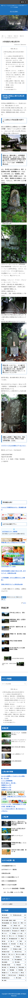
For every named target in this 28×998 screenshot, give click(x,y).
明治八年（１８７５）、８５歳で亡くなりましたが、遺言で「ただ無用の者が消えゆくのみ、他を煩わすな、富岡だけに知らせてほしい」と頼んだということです (15, 74)
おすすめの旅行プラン (11, 89)
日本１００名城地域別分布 (9, 881)
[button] (25, 684)
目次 (12, 48)
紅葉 (4, 599)
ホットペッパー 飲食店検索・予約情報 (14, 888)
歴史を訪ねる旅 (12, 597)
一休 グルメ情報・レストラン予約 (13, 892)
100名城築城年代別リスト (9, 865)
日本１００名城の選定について (10, 877)
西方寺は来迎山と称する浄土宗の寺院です (14, 692)
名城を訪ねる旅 (6, 873)
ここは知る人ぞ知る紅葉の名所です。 (15, 56)
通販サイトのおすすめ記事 (9, 884)
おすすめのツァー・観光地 (9, 869)
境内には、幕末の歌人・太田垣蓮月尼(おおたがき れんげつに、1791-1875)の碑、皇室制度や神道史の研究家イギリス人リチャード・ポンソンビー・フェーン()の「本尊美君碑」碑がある (15, 700)
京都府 (4, 597)
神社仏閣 (20, 597)
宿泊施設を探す (9, 87)
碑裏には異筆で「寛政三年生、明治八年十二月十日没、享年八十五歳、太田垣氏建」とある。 (15, 83)
